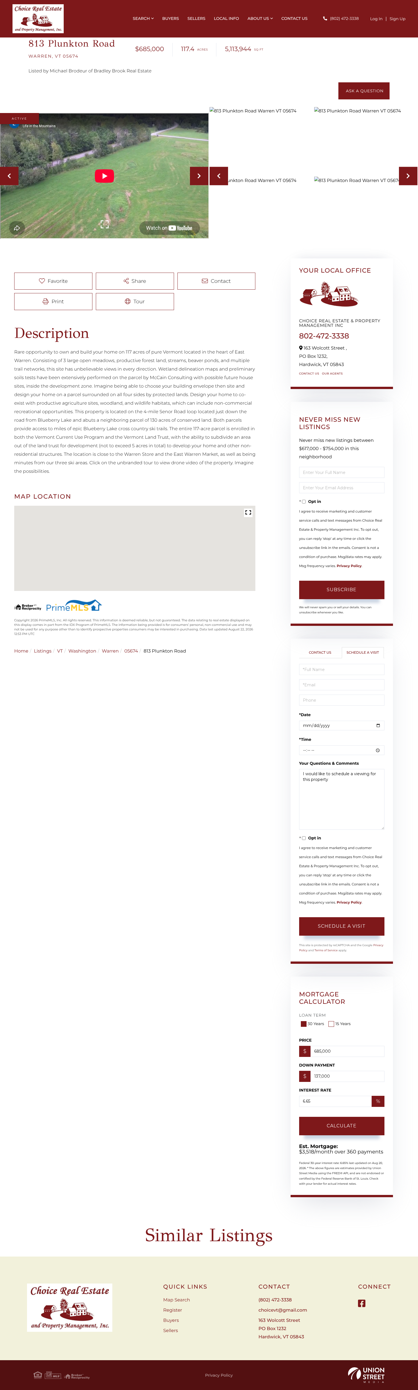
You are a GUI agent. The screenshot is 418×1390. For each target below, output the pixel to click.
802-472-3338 (324, 335)
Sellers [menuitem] (196, 18)
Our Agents (332, 373)
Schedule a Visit (363, 653)
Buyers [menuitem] (170, 18)
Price (305, 1040)
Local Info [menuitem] (226, 18)
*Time (305, 739)
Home (21, 651)
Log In (376, 18)
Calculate (342, 1125)
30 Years (316, 1023)
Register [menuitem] (172, 1310)
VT (60, 651)
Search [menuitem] (141, 18)
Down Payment (317, 1065)
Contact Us (309, 373)
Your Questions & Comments (329, 763)
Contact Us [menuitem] (294, 18)
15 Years (343, 1023)
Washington (82, 651)
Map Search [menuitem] (176, 1300)
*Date (305, 714)
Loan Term (312, 1015)
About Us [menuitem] (258, 18)
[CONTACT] (364, 90)
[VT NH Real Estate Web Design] (366, 1375)
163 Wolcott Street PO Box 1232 (281, 1329)
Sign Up (397, 18)
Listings (42, 651)
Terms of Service (326, 950)
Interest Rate (315, 1090)
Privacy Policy (349, 566)
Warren (110, 651)
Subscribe (342, 589)
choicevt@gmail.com (282, 1310)
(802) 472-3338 (344, 18)
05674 (131, 651)
